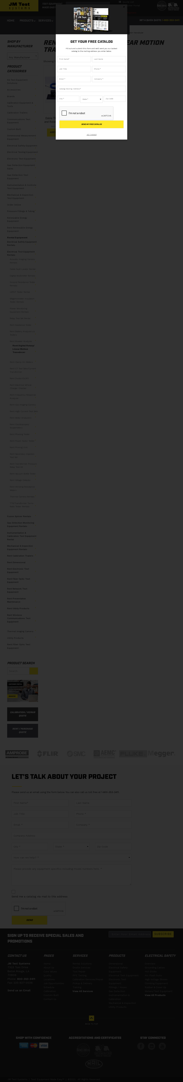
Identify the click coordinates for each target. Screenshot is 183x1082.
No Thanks (92, 135)
